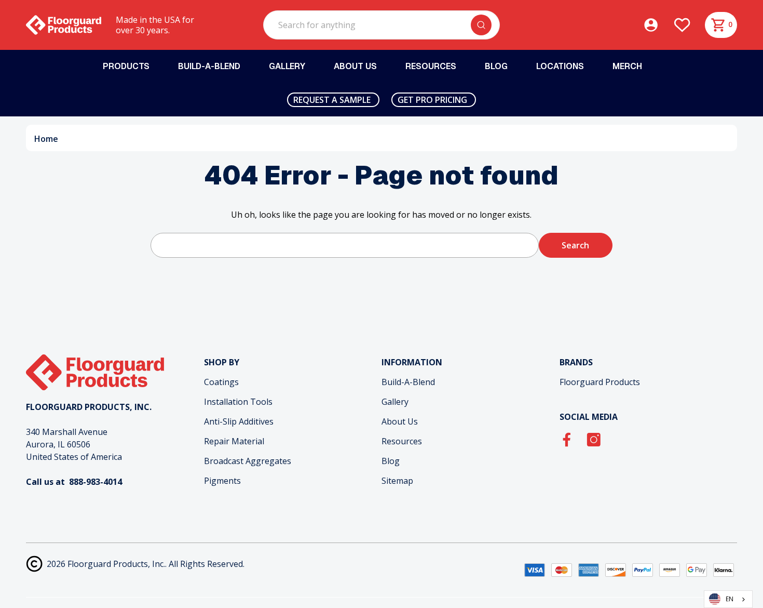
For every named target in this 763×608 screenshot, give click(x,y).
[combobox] (728, 599)
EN (729, 598)
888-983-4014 (95, 481)
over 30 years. (143, 30)
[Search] (481, 25)
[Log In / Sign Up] (658, 25)
